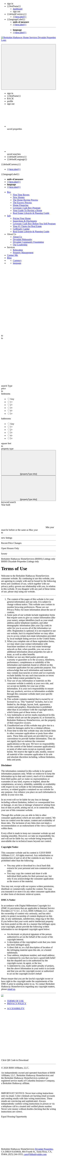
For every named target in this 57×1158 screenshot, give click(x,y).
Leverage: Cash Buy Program (26, 208)
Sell (9, 216)
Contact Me (12, 255)
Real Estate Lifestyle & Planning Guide (31, 213)
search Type (6, 386)
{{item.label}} (19, 16)
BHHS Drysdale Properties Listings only (20, 561)
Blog (9, 258)
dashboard (17, 9)
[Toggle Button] (28, 67)
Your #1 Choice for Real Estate (27, 226)
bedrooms (5, 393)
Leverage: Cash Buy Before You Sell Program (34, 223)
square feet (6, 443)
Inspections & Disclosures (25, 221)
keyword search (8, 502)
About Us (17, 237)
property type (7, 448)
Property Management (23, 252)
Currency (17, 260)
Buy (9, 192)
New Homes (19, 197)
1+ (11, 402)
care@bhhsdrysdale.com (35, 1154)
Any (12, 399)
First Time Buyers (21, 194)
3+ (11, 408)
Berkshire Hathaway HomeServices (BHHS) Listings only (28, 559)
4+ (11, 410)
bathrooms (6, 418)
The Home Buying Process (25, 200)
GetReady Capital (21, 229)
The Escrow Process (22, 202)
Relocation (18, 250)
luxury (4, 553)
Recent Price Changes (11, 543)
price (3, 388)
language (17, 263)
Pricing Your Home (22, 218)
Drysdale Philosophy (22, 239)
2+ (11, 405)
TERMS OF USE (15, 1001)
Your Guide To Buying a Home (27, 210)
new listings (6, 538)
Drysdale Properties (44, 1149)
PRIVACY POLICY (16, 1003)
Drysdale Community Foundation (28, 242)
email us (11, 989)
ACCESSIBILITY (16, 1008)
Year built (5, 505)
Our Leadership (20, 244)
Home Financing (20, 205)
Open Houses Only (10, 548)
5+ (11, 413)
